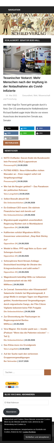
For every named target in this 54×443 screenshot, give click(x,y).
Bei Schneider (10, 361)
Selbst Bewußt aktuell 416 (16, 199)
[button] (11, 128)
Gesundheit (27, 95)
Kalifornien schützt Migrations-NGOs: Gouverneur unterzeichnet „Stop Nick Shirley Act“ (26, 236)
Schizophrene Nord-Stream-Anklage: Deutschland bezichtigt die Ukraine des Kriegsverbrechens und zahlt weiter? (23, 264)
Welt (35, 95)
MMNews (8, 284)
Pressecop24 (10, 165)
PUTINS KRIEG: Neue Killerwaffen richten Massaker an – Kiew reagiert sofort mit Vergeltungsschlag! (24, 174)
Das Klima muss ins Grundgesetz (20, 345)
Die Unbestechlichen (13, 203)
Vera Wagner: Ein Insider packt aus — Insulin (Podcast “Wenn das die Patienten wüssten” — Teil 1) (26, 332)
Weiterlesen (11, 143)
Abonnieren (11, 412)
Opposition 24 (10, 227)
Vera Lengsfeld (11, 194)
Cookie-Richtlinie (29, 432)
